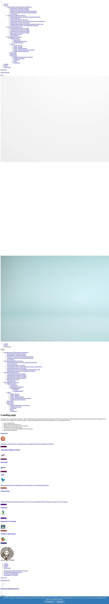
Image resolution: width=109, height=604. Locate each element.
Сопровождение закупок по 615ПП (20, 31)
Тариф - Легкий (17, 45)
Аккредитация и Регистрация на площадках (19, 7)
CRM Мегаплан (14, 38)
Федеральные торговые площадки (19, 8)
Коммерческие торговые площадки (19, 9)
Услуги (6, 5)
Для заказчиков (14, 35)
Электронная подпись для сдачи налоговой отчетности (25, 17)
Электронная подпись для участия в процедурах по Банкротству (27, 21)
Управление (16, 62)
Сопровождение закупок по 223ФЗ (19, 29)
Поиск (15, 61)
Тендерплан (13, 55)
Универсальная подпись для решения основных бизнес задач (26, 24)
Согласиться (49, 601)
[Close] (1, 582)
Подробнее (60, 601)
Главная (6, 4)
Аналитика (16, 60)
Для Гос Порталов (15, 18)
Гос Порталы (13, 14)
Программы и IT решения (14, 37)
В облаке (15, 389)
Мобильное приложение (20, 41)
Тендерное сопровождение (14, 27)
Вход (2, 75)
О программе (17, 40)
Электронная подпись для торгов (19, 19)
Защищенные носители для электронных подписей (24, 25)
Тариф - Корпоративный (20, 48)
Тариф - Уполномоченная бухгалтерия (23, 50)
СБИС (12, 44)
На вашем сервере (18, 391)
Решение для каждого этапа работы (23, 57)
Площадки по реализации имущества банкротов (23, 11)
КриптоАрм (13, 54)
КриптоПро (13, 52)
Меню (2, 349)
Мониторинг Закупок (16, 34)
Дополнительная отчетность (21, 51)
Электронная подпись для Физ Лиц (20, 22)
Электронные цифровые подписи (16, 15)
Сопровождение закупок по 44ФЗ (19, 28)
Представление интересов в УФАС (19, 32)
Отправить (3, 593)
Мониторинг (7, 67)
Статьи (6, 65)
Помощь (6, 64)
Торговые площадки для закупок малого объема (23, 12)
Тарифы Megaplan (18, 42)
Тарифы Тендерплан (19, 58)
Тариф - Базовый (18, 47)
